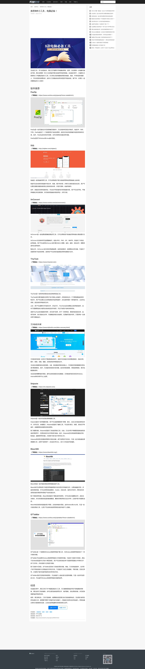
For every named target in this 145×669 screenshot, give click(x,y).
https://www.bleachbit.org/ (47, 452)
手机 (74, 657)
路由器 (57, 657)
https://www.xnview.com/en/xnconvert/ (52, 202)
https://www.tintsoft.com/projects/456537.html (47, 617)
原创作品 (36, 6)
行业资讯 (49, 1)
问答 (70, 1)
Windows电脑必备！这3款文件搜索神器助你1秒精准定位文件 (106, 32)
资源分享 (46, 658)
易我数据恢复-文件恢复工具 (98, 45)
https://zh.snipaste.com (46, 387)
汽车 (74, 658)
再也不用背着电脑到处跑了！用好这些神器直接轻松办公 (105, 40)
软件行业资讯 (47, 655)
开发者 (86, 657)
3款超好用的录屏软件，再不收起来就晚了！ (102, 34)
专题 (66, 1)
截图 (51, 611)
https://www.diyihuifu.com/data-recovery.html (54, 327)
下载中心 (76, 1)
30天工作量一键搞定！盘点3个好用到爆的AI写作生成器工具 (105, 10)
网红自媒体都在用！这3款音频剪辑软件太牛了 (102, 29)
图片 (43, 611)
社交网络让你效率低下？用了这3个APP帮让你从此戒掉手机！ (106, 26)
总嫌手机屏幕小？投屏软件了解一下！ (101, 24)
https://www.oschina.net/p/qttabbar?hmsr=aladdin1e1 (56, 517)
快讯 (57, 655)
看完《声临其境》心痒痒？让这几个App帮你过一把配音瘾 (105, 47)
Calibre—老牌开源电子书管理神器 (100, 42)
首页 (43, 1)
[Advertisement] (58, 26)
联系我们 (75, 655)
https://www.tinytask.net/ (47, 262)
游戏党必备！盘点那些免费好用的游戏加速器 (102, 16)
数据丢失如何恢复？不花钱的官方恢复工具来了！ (103, 18)
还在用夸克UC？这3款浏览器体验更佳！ (101, 21)
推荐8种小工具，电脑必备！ (46, 6)
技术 (86, 658)
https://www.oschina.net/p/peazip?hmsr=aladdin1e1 (56, 95)
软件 (47, 611)
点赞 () (53, 607)
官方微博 (87, 655)
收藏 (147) (62, 607)
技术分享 (46, 657)
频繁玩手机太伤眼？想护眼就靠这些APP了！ (102, 37)
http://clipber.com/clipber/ (47, 148)
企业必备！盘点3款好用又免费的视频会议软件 (102, 13)
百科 (61, 1)
